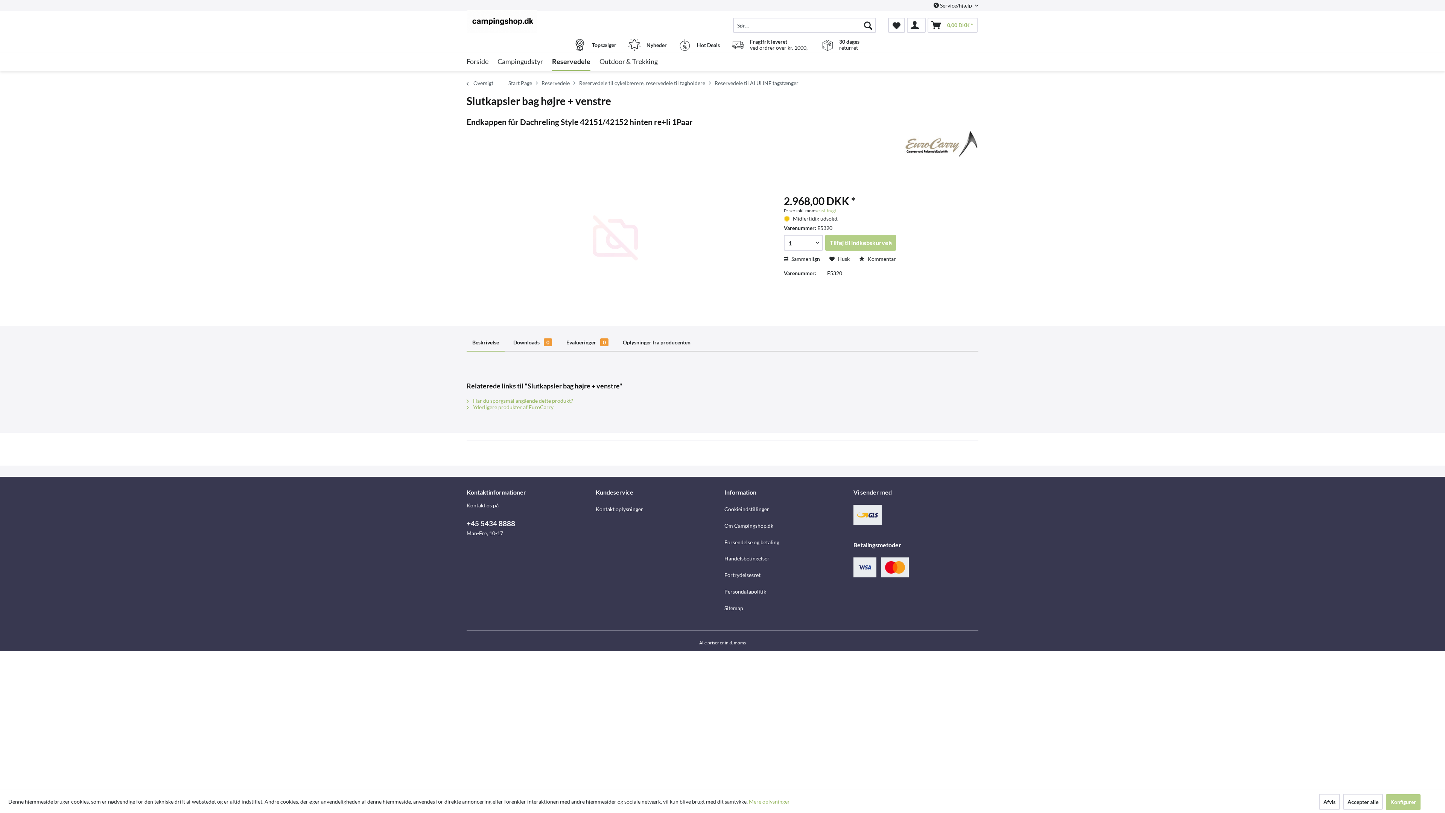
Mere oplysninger (769, 801)
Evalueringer (586, 342)
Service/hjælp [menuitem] (956, 5)
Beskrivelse (485, 342)
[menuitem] (804, 25)
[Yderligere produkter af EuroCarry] (940, 144)
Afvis (1329, 802)
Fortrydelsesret (742, 575)
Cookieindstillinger (746, 509)
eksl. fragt (826, 210)
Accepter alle (1363, 802)
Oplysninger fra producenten (657, 342)
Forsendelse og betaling (751, 542)
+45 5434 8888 (491, 523)
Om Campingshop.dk (748, 525)
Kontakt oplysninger (619, 509)
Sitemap (733, 608)
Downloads (531, 342)
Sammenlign (805, 259)
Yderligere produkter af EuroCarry (513, 407)
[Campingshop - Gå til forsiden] (530, 21)
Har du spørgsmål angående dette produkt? (522, 400)
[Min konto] (916, 25)
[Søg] (868, 25)
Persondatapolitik (745, 591)
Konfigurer (1403, 802)
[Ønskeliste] (896, 25)
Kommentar (881, 259)
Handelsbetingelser (747, 558)
